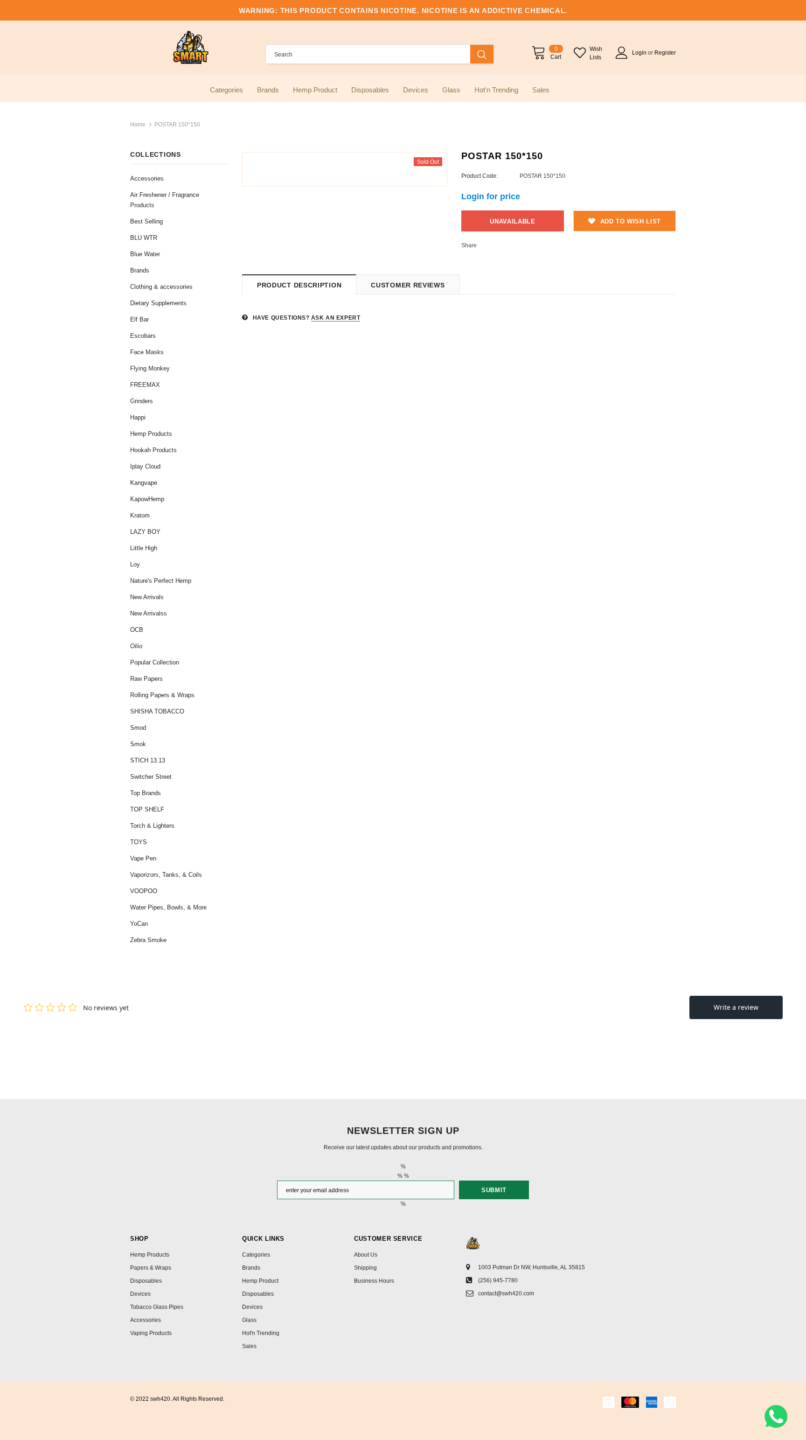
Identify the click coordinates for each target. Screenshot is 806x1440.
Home (138, 124)
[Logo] (190, 47)
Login (640, 52)
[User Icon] (621, 53)
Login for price (490, 196)
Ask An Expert (336, 318)
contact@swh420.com (506, 1293)
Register (665, 52)
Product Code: (479, 176)
